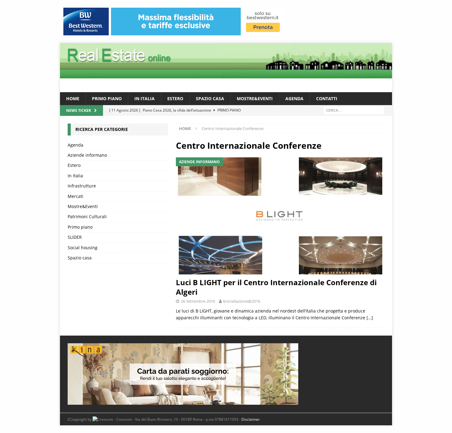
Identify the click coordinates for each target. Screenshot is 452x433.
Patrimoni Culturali (87, 216)
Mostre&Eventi (255, 98)
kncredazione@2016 (241, 301)
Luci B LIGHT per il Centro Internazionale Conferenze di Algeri (276, 287)
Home (72, 98)
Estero (175, 98)
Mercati (75, 196)
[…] (370, 318)
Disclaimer (250, 419)
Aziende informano (87, 155)
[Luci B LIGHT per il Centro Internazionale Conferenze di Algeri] (280, 215)
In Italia (144, 98)
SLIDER (75, 237)
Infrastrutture (82, 186)
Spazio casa (210, 98)
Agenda (294, 98)
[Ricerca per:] (353, 110)
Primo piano (107, 98)
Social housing (82, 247)
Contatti (326, 98)
